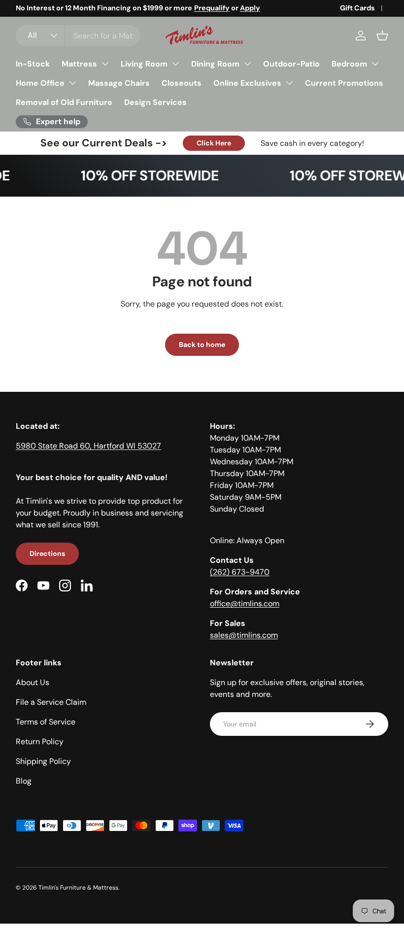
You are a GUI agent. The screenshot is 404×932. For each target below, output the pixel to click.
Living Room (144, 64)
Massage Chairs (119, 83)
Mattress (79, 64)
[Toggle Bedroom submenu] (375, 63)
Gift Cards (357, 7)
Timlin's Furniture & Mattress (78, 888)
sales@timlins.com (244, 635)
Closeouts (182, 83)
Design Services (155, 102)
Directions (47, 553)
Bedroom (349, 64)
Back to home (202, 344)
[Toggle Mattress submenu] (105, 63)
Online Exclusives (247, 83)
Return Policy (40, 741)
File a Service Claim (51, 702)
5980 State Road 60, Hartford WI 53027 (88, 446)
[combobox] (78, 35)
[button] (382, 35)
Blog (24, 781)
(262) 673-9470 (239, 572)
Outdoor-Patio (291, 64)
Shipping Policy (43, 761)
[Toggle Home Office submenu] (72, 83)
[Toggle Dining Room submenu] (247, 63)
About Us (32, 682)
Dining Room (215, 64)
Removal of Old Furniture (64, 102)
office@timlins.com (244, 603)
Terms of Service (45, 722)
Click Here (214, 142)
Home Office (40, 83)
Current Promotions (344, 83)
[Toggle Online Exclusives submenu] (289, 83)
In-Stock (33, 64)
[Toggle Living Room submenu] (175, 63)
